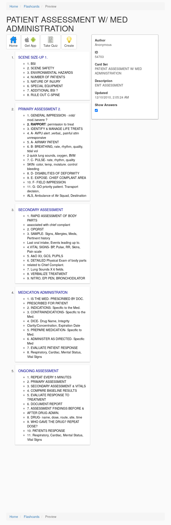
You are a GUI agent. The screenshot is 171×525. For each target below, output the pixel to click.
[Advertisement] (127, 163)
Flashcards (31, 6)
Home (14, 6)
